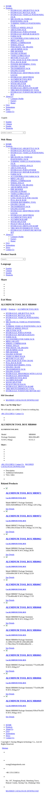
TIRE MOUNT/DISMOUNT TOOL (25, 90)
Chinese (9, 124)
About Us (9, 96)
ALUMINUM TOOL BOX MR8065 (23, 655)
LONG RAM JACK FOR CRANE (24, 60)
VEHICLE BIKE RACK (20, 56)
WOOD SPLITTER (18, 84)
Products (9, 8)
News (8, 109)
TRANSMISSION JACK (20, 68)
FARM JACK (16, 36)
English (9, 122)
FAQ (8, 105)
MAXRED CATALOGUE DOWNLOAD (22, 400)
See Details (10, 509)
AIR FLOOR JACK (18, 30)
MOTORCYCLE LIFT (20, 58)
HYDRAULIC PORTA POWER (23, 32)
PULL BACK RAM (18, 62)
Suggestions (10, 107)
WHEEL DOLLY (17, 45)
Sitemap (5, 748)
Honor (13, 103)
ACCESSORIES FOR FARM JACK (25, 38)
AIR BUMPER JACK (19, 49)
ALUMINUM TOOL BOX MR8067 (23, 584)
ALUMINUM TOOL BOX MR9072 (23, 516)
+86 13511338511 (8, 414)
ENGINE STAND (18, 71)
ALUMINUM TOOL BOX (21, 79)
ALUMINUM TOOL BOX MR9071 (23, 493)
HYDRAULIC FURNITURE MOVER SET (23, 391)
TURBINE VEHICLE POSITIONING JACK (23, 326)
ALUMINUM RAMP (19, 81)
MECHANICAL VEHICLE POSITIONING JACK (21, 20)
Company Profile (17, 99)
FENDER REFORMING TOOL (23, 64)
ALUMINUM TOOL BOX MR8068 (23, 607)
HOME (9, 6)
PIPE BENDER (17, 51)
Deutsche (9, 128)
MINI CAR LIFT (17, 40)
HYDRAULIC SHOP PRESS (22, 77)
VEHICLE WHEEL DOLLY (22, 28)
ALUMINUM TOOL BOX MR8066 (23, 678)
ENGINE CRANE (18, 66)
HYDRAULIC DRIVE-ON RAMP (24, 88)
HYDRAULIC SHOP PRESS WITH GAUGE (24, 374)
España (8, 126)
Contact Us (10, 112)
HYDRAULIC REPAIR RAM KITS (25, 34)
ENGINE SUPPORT (19, 53)
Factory (13, 101)
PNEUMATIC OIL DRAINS (22, 47)
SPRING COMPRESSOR (21, 43)
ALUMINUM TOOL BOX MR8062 (23, 539)
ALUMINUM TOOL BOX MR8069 (23, 701)
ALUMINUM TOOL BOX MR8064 (23, 630)
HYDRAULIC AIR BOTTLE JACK (25, 10)
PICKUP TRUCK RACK (21, 86)
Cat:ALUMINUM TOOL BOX (16, 498)
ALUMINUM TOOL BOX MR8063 (23, 561)
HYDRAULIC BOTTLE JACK (23, 12)
